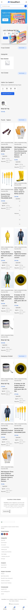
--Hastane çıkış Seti (5, 556)
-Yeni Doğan (4, 554)
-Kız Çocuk (3, 544)
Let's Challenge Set (5, 591)
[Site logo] (14, 2)
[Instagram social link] (4, 534)
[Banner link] (14, 34)
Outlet (2, 593)
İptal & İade (3, 567)
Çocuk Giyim (4, 542)
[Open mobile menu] (1, 2)
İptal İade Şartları (5, 576)
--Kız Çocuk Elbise (5, 547)
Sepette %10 (4, 589)
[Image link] (8, 523)
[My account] (26, 2)
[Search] (25, 6)
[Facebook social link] (2, 534)
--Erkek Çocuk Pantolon (6, 551)
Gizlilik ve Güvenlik (5, 580)
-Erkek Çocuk (4, 549)
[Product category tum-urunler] (7, 63)
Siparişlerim (4, 565)
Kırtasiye (3, 558)
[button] (4, 345)
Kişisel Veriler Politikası (6, 583)
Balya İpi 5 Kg (5, 108)
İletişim (2, 573)
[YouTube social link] (7, 534)
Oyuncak (3, 540)
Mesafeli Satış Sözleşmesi (7, 578)
